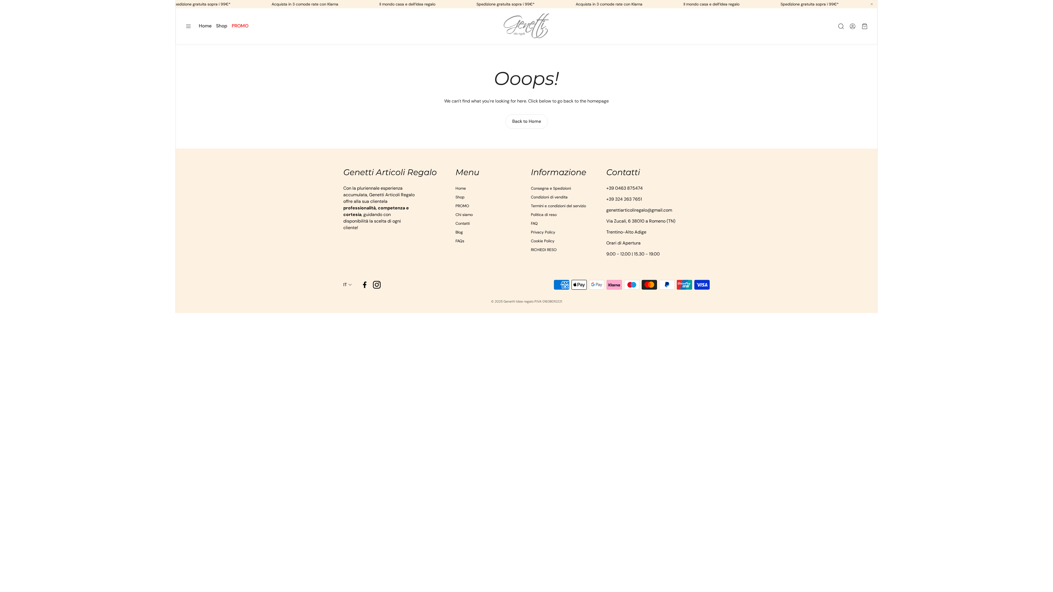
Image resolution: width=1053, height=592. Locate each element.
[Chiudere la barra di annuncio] (872, 4)
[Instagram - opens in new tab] (377, 285)
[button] (188, 26)
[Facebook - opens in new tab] (365, 285)
